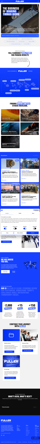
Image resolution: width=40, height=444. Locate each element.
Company (36, 430)
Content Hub (27, 433)
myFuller (36, 436)
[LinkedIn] (1, 435)
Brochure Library (27, 435)
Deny (7, 232)
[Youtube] (3, 435)
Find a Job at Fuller (22, 41)
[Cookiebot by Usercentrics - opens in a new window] (34, 210)
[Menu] (2, 1)
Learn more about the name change (5, 433)
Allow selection (20, 232)
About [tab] (33, 213)
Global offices (36, 432)
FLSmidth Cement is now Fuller (37, 428)
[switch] (15, 228)
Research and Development (28, 431)
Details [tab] (20, 213)
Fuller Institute (28, 432)
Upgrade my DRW (31, 41)
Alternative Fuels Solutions (11, 41)
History (36, 431)
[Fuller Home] (20, 1)
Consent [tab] (6, 213)
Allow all (32, 232)
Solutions (27, 429)
